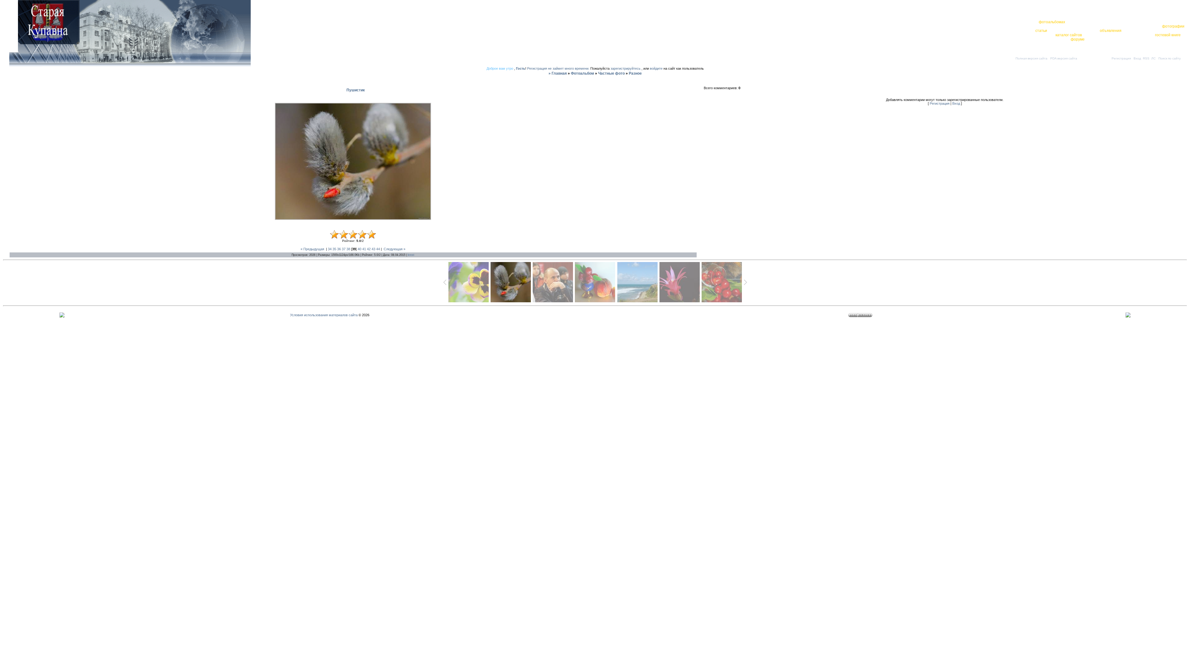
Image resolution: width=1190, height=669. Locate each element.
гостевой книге (1168, 35)
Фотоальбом (582, 73)
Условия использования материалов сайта (324, 315)
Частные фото (611, 73)
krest (411, 254)
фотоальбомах (1052, 22)
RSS (1146, 58)
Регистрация (1121, 58)
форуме (1078, 39)
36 (339, 249)
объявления (1111, 30)
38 (348, 249)
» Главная (558, 73)
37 (344, 249)
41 (364, 249)
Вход (1137, 58)
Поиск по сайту (1169, 58)
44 (378, 249)
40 (359, 249)
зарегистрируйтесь (625, 68)
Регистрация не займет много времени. (558, 68)
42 (369, 249)
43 (373, 249)
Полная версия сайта (1031, 58)
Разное (635, 73)
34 (330, 249)
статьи (1041, 30)
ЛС (1153, 58)
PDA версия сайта (1063, 58)
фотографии (1173, 26)
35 (334, 249)
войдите (656, 68)
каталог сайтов (1069, 35)
